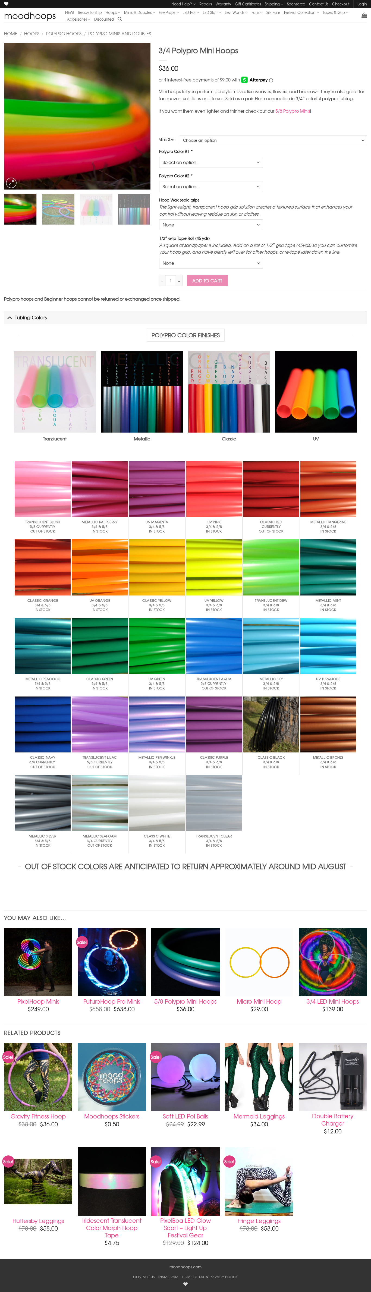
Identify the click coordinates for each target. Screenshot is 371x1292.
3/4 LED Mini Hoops (333, 1001)
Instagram (168, 1276)
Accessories (77, 19)
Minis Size (166, 139)
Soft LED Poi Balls (185, 1116)
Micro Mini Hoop (259, 1001)
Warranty (223, 4)
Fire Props (167, 12)
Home (10, 33)
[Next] (141, 116)
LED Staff (210, 12)
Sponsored (296, 4)
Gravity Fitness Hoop (38, 1116)
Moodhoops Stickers (111, 1116)
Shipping (272, 4)
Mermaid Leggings (259, 1116)
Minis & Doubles (138, 12)
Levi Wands (234, 12)
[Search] (120, 19)
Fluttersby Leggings (38, 1220)
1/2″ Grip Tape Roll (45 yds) (184, 238)
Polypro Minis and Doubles (119, 33)
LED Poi (189, 12)
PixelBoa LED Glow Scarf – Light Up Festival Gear (185, 1228)
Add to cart (207, 281)
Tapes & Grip (334, 12)
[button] (364, 15)
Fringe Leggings (259, 1220)
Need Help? (181, 4)
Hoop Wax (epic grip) (179, 200)
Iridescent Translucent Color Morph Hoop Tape (112, 1228)
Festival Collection (299, 12)
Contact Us (318, 4)
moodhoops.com (185, 1267)
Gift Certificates (248, 4)
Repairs (205, 4)
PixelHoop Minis (38, 1001)
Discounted (104, 19)
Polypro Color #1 (175, 151)
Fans (255, 12)
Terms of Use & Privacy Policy (210, 1276)
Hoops (111, 12)
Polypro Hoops (63, 33)
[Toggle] (9, 317)
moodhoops (30, 15)
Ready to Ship (90, 12)
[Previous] (14, 116)
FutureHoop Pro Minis (111, 1001)
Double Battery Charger (332, 1119)
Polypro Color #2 (175, 176)
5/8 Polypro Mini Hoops (185, 1001)
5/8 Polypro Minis (292, 111)
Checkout (340, 4)
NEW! (69, 12)
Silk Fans (273, 12)
